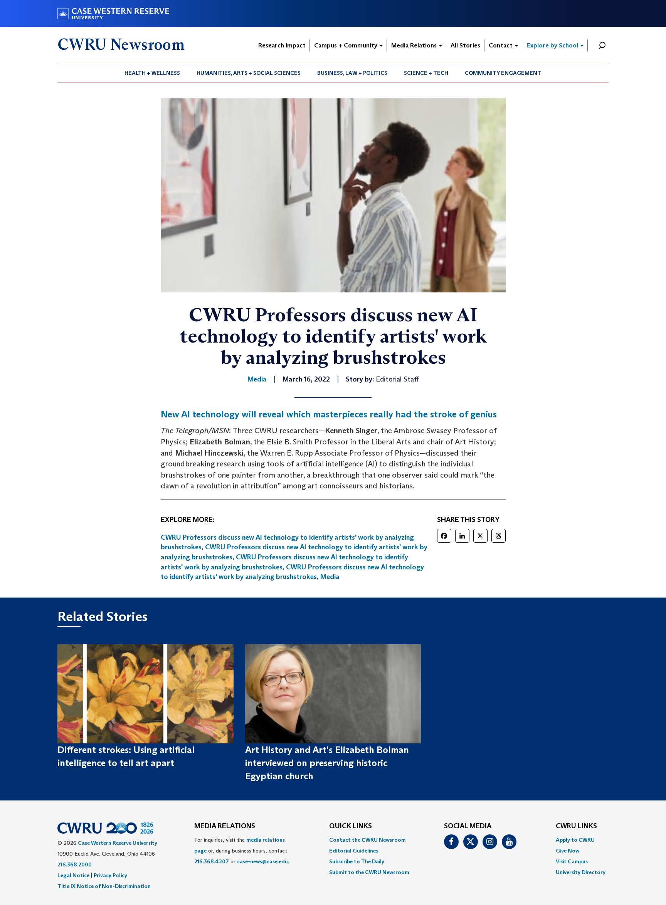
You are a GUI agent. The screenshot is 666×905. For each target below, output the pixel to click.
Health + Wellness (152, 72)
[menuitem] (152, 73)
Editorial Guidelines (353, 850)
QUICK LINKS (350, 826)
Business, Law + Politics (352, 72)
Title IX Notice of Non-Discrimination (104, 886)
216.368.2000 (74, 864)
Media (330, 576)
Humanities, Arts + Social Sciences (249, 72)
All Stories (465, 45)
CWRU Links (576, 826)
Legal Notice (73, 875)
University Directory (580, 872)
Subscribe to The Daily (356, 861)
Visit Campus (572, 861)
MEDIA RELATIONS (224, 826)
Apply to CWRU (575, 839)
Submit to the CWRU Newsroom (369, 872)
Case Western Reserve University (117, 842)
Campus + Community (346, 45)
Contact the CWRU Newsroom (367, 839)
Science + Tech (426, 72)
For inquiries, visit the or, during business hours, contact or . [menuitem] (241, 850)
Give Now (567, 850)
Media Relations (414, 45)
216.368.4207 (211, 861)
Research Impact (282, 45)
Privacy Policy (110, 875)
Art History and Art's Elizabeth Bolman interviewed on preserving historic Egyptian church (327, 763)
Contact (501, 45)
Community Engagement (503, 72)
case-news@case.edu (262, 861)
